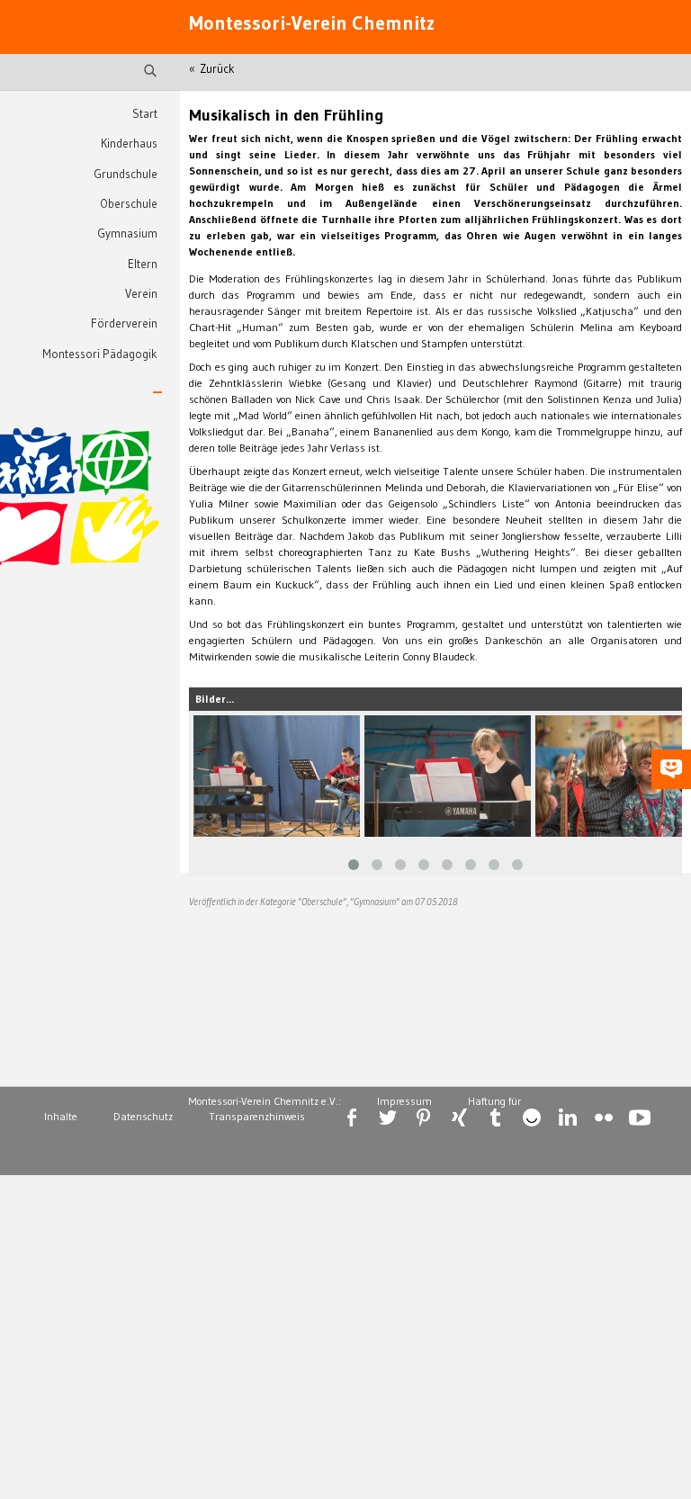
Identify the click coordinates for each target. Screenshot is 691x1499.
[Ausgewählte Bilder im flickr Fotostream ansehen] (604, 1117)
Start (144, 113)
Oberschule (128, 203)
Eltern (142, 264)
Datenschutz (143, 1116)
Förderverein (124, 323)
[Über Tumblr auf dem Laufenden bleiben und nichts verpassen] (496, 1117)
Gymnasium (127, 233)
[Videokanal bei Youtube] (640, 1117)
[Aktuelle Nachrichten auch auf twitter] (388, 1117)
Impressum (404, 1101)
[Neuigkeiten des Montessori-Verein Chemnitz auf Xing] (460, 1117)
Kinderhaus (129, 143)
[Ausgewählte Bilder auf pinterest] (424, 1117)
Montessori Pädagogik (99, 354)
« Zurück (212, 68)
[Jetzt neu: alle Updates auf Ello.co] (532, 1117)
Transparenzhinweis (257, 1116)
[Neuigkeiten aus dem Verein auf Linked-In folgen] (568, 1117)
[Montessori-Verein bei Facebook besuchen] (352, 1117)
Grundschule (125, 174)
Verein (141, 293)
